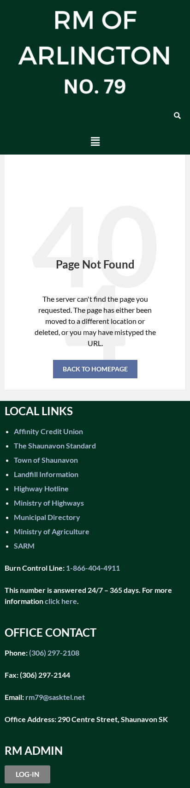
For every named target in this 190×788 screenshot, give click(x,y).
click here (61, 601)
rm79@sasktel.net (55, 696)
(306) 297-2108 (53, 652)
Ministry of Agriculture (51, 531)
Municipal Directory (47, 517)
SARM (24, 545)
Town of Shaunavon (46, 459)
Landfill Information (46, 474)
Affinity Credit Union (48, 431)
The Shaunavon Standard (55, 445)
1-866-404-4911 (93, 567)
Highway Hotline (41, 488)
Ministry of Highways (49, 502)
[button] (95, 141)
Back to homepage (95, 369)
